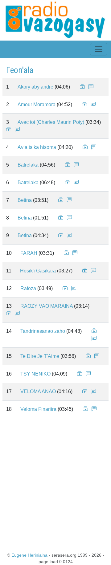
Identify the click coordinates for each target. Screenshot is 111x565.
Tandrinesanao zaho (42, 331)
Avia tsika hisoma (37, 147)
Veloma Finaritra (38, 409)
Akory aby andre (35, 86)
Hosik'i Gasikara (38, 270)
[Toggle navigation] (98, 49)
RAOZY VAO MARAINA (46, 306)
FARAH (28, 253)
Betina (25, 200)
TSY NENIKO (35, 373)
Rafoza (28, 288)
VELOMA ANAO (38, 391)
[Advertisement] (55, 481)
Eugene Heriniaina (29, 555)
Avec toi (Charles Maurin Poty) (51, 122)
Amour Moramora (37, 104)
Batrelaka (28, 164)
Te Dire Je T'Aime (39, 356)
